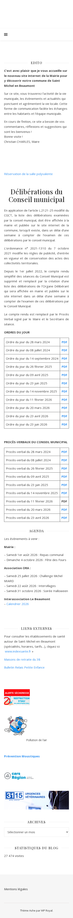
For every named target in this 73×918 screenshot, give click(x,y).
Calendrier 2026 (17, 604)
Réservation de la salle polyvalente (28, 174)
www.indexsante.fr (18, 651)
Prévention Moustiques (22, 756)
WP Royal (47, 910)
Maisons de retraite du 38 (22, 659)
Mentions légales (16, 889)
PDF (64, 342)
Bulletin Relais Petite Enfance (24, 667)
